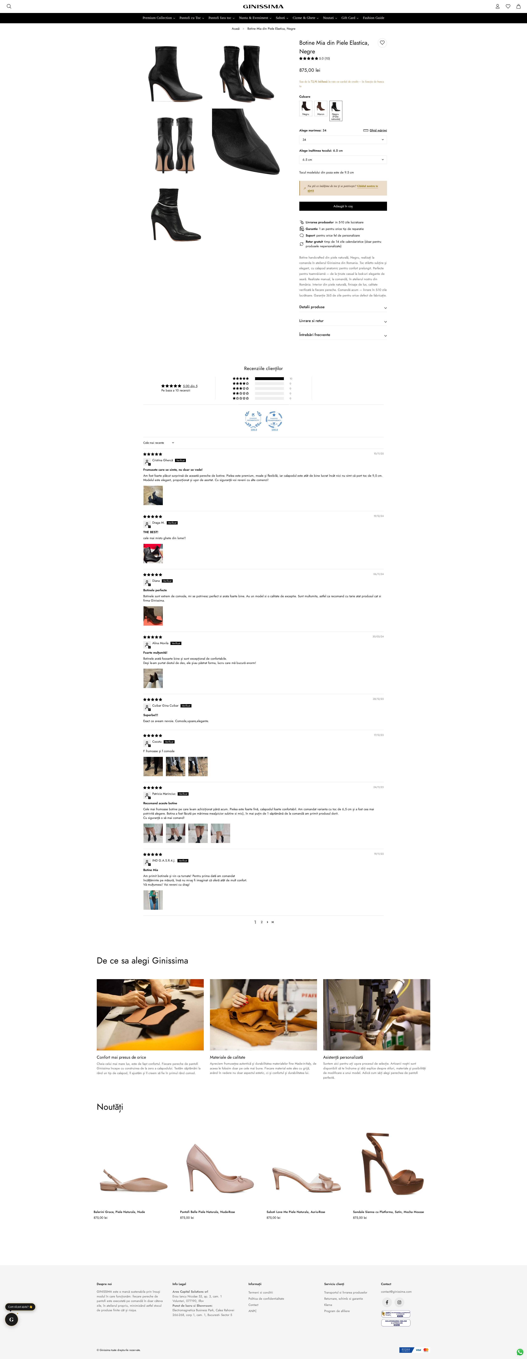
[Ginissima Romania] (264, 6)
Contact (253, 1305)
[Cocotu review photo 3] (198, 766)
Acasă (235, 28)
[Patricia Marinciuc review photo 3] (198, 833)
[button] (309, 58)
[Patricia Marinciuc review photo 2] (175, 833)
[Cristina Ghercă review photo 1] (153, 495)
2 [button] (262, 922)
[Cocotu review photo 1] (153, 766)
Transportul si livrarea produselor (345, 1292)
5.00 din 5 (190, 386)
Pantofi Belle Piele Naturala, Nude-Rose (207, 1212)
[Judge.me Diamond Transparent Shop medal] (274, 419)
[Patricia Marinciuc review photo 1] (153, 833)
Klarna (328, 1305)
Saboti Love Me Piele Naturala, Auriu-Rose (296, 1212)
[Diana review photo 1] (153, 616)
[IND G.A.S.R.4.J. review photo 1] (153, 900)
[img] (152, 454)
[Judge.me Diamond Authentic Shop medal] (253, 419)
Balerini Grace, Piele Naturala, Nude (119, 1212)
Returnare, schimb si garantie (343, 1298)
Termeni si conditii (260, 1292)
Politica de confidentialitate (266, 1298)
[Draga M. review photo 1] (153, 553)
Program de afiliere (337, 1311)
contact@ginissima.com (396, 1291)
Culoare (304, 96)
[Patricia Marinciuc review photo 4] (220, 833)
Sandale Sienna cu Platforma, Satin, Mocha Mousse (388, 1212)
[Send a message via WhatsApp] (520, 1352)
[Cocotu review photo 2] (175, 766)
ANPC (252, 1311)
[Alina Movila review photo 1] (153, 678)
